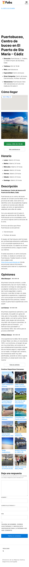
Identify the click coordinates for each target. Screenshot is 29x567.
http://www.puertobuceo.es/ (10, 262)
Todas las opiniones (14, 364)
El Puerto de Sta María (8, 8)
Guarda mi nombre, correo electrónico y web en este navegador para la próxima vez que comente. (14, 527)
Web (2, 513)
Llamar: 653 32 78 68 (14, 144)
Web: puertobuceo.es (14, 149)
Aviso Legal (6, 548)
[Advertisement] (14, 22)
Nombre (4, 497)
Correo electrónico (8, 505)
